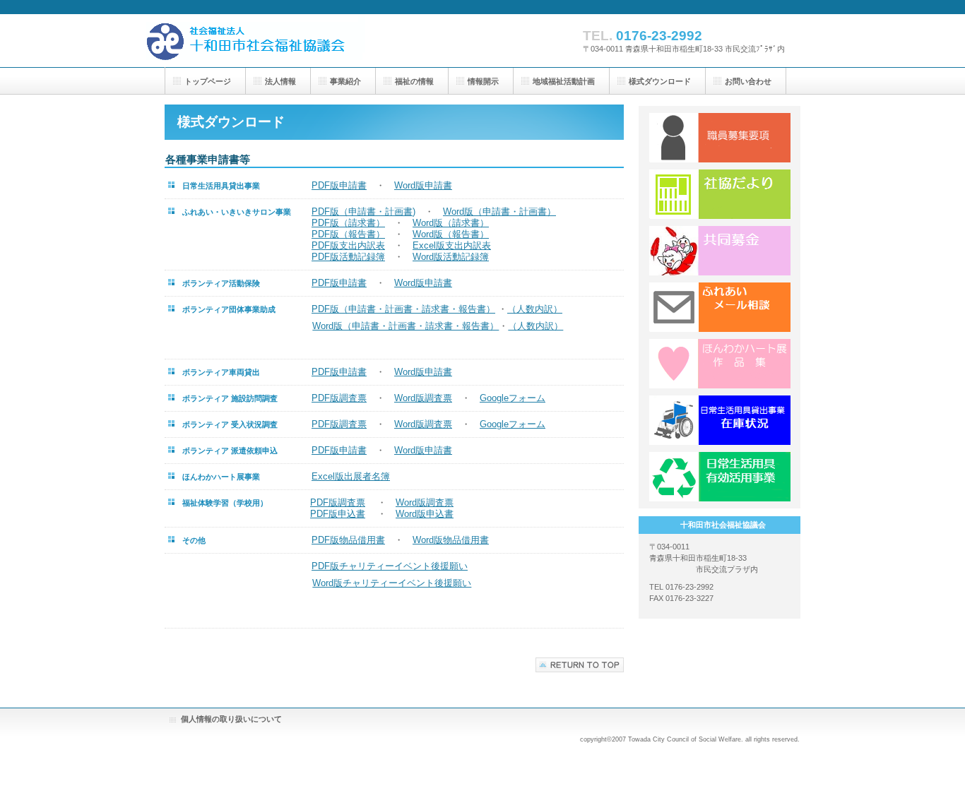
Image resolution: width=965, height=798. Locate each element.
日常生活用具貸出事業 (720, 420)
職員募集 (720, 137)
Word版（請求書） (451, 223)
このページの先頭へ (579, 664)
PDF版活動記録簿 (348, 256)
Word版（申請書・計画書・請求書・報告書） (405, 326)
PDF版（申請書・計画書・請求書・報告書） (403, 309)
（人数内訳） (534, 309)
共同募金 (720, 250)
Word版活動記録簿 (451, 256)
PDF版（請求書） (348, 223)
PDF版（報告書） (348, 234)
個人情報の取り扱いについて (231, 719)
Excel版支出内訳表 (452, 245)
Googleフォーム (512, 398)
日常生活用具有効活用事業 (720, 476)
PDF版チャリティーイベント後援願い (390, 566)
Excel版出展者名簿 (351, 476)
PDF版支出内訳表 (348, 245)
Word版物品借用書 (451, 540)
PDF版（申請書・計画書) (363, 211)
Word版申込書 (425, 513)
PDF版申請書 (339, 185)
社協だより (720, 194)
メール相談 (720, 307)
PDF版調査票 (339, 398)
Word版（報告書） (451, 234)
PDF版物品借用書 (348, 540)
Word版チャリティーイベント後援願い (391, 583)
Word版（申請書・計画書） (499, 211)
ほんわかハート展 (720, 363)
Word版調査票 (423, 398)
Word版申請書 (423, 185)
